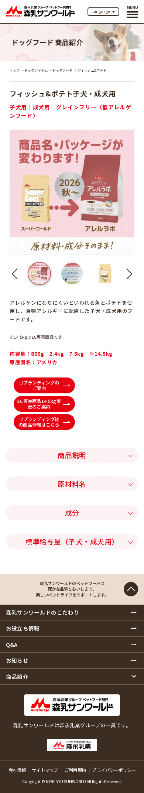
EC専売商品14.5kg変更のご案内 (39, 403)
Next (126, 274)
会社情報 (17, 770)
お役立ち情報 (23, 628)
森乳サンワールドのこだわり (43, 612)
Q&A (12, 644)
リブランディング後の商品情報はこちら (38, 422)
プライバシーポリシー (114, 770)
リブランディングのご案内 (39, 385)
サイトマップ (45, 770)
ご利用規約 (75, 770)
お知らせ (17, 660)
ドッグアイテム (36, 70)
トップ (15, 70)
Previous (17, 274)
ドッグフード (62, 70)
